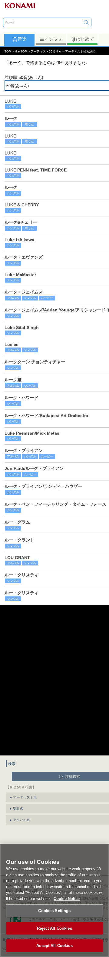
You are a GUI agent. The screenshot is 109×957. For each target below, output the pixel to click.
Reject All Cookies (54, 928)
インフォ (54, 39)
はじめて (85, 39)
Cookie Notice (67, 898)
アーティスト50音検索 (46, 51)
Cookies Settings (54, 910)
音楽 (22, 39)
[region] (54, 900)
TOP (8, 51)
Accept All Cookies (54, 945)
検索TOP (21, 51)
